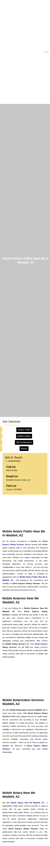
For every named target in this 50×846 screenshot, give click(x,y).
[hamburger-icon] (46, 52)
